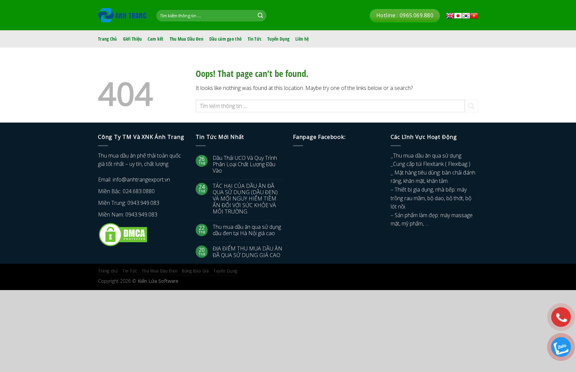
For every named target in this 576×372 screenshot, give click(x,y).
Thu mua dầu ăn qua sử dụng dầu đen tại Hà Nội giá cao (247, 230)
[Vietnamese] (474, 15)
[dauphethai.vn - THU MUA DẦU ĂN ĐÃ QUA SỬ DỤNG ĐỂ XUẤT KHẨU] (122, 15)
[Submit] (260, 15)
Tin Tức (254, 39)
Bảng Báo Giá (195, 271)
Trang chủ (108, 271)
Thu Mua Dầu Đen (186, 39)
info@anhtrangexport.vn (141, 179)
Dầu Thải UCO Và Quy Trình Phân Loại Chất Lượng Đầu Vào (245, 164)
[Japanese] (458, 15)
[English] (450, 15)
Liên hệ (302, 39)
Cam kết (155, 39)
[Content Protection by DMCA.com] (123, 234)
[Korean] (466, 15)
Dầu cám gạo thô (225, 39)
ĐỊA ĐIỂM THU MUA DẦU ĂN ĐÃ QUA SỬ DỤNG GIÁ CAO (247, 251)
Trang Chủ (107, 39)
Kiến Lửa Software (158, 281)
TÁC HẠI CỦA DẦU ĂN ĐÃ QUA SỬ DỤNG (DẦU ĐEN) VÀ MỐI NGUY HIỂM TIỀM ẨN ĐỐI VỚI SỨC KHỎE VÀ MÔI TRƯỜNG (245, 199)
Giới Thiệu (132, 39)
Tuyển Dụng (278, 39)
